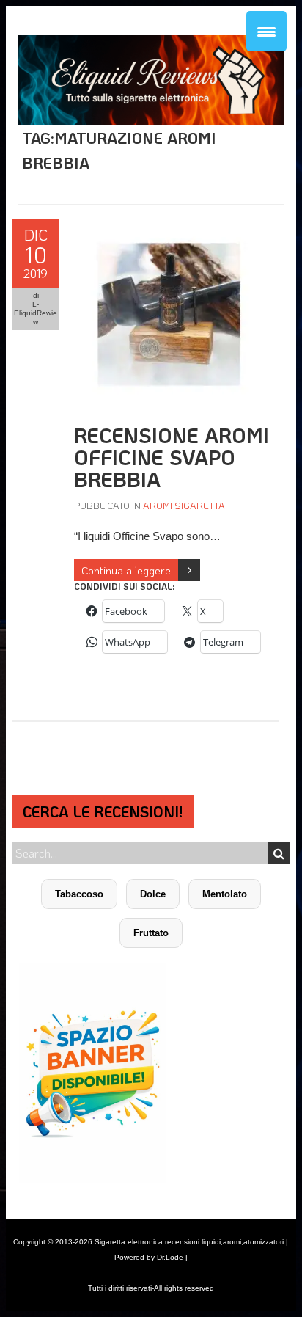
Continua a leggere (126, 570)
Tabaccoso (79, 894)
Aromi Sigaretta (184, 505)
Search (279, 853)
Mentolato (224, 894)
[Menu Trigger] (266, 31)
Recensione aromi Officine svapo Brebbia (171, 457)
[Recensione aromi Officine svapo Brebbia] (169, 227)
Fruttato (151, 932)
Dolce (153, 894)
